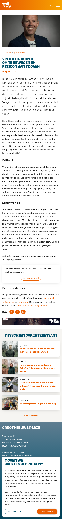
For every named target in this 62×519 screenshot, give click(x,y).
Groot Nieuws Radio (7, 5)
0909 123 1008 (9, 442)
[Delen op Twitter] (17, 312)
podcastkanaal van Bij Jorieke (32, 305)
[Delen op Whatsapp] (23, 312)
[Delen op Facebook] (11, 312)
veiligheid (49, 298)
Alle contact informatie (13, 452)
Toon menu (58, 5)
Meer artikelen (31, 415)
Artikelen (7, 52)
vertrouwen (8, 301)
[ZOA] (31, 321)
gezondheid (20, 52)
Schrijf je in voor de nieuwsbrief (17, 455)
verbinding (22, 301)
